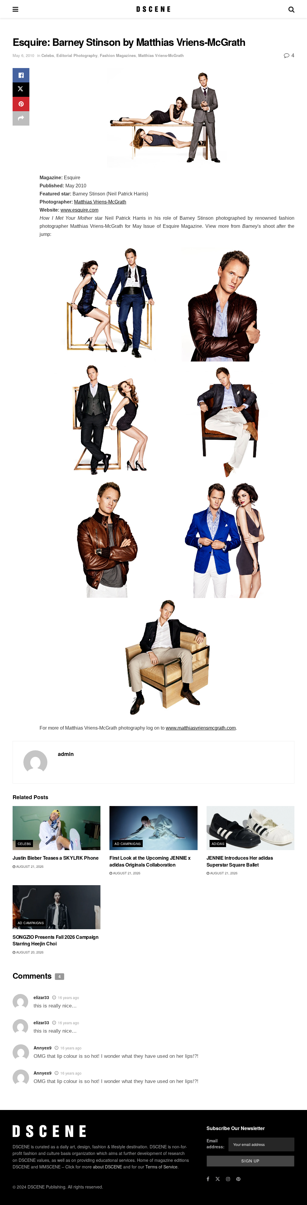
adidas (218, 843)
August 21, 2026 (29, 866)
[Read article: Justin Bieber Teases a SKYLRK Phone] (56, 828)
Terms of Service (161, 1167)
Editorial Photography (76, 55)
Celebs (47, 55)
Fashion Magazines (118, 55)
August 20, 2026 (29, 952)
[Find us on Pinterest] (238, 1179)
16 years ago (68, 997)
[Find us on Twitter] (217, 1179)
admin (66, 754)
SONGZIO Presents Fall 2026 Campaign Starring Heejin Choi (56, 940)
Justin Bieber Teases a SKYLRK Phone (56, 857)
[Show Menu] (15, 9)
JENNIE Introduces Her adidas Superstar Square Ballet (240, 861)
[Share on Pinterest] (21, 104)
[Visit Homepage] (153, 9)
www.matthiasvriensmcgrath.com (201, 727)
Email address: (216, 1144)
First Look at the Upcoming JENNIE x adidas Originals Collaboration (150, 861)
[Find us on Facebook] (208, 1179)
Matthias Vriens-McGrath (161, 55)
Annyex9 (43, 1048)
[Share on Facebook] (21, 75)
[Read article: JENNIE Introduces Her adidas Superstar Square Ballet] (250, 828)
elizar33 (41, 997)
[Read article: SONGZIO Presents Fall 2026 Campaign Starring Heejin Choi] (56, 907)
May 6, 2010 (23, 55)
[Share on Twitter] (21, 89)
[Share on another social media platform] (21, 118)
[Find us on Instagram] (228, 1179)
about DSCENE (107, 1167)
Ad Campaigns (128, 843)
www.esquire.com (79, 210)
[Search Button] (291, 9)
